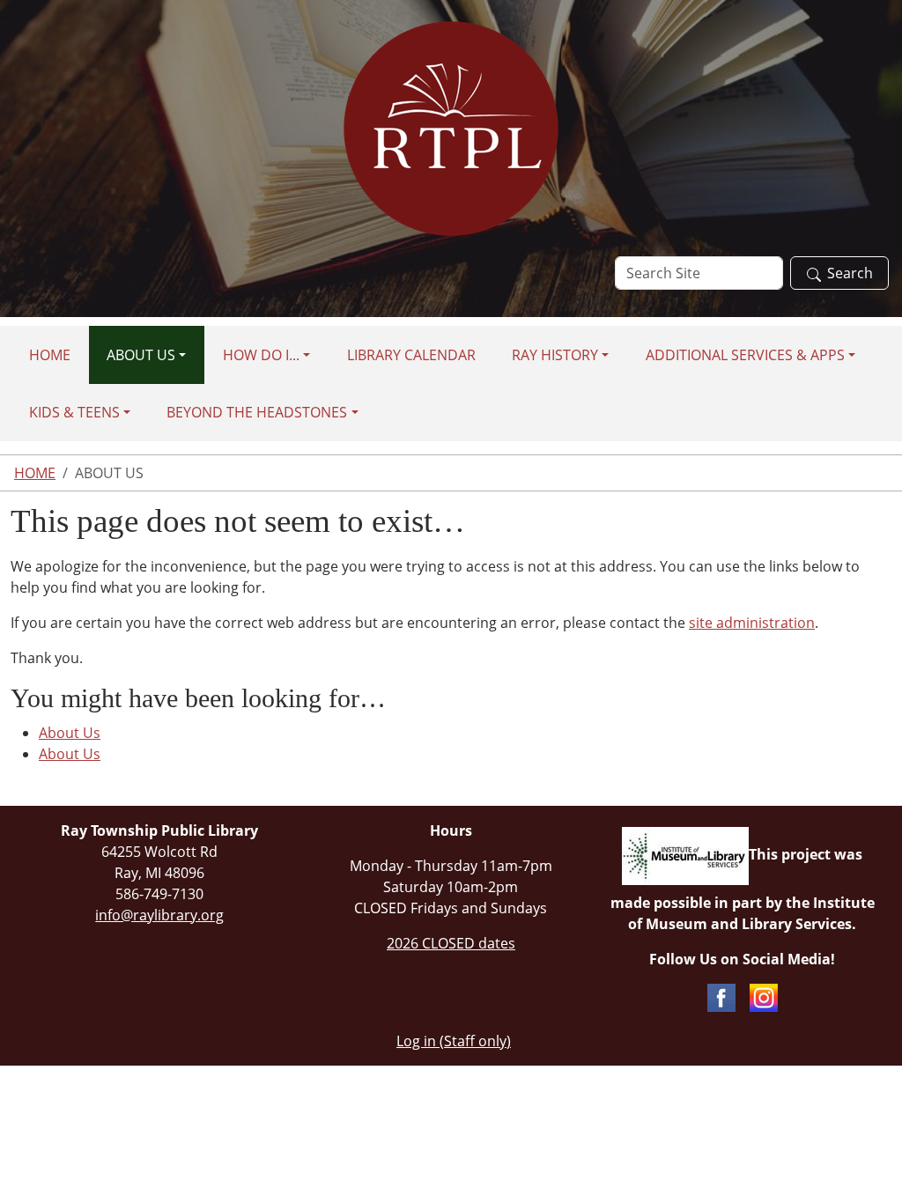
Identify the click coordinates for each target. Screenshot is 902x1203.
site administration (752, 622)
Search (850, 273)
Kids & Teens (74, 412)
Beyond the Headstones (256, 412)
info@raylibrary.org (159, 915)
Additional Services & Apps (745, 355)
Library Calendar (411, 355)
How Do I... (261, 355)
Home (49, 355)
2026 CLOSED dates (451, 943)
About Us (141, 355)
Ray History (555, 355)
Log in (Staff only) (453, 1041)
